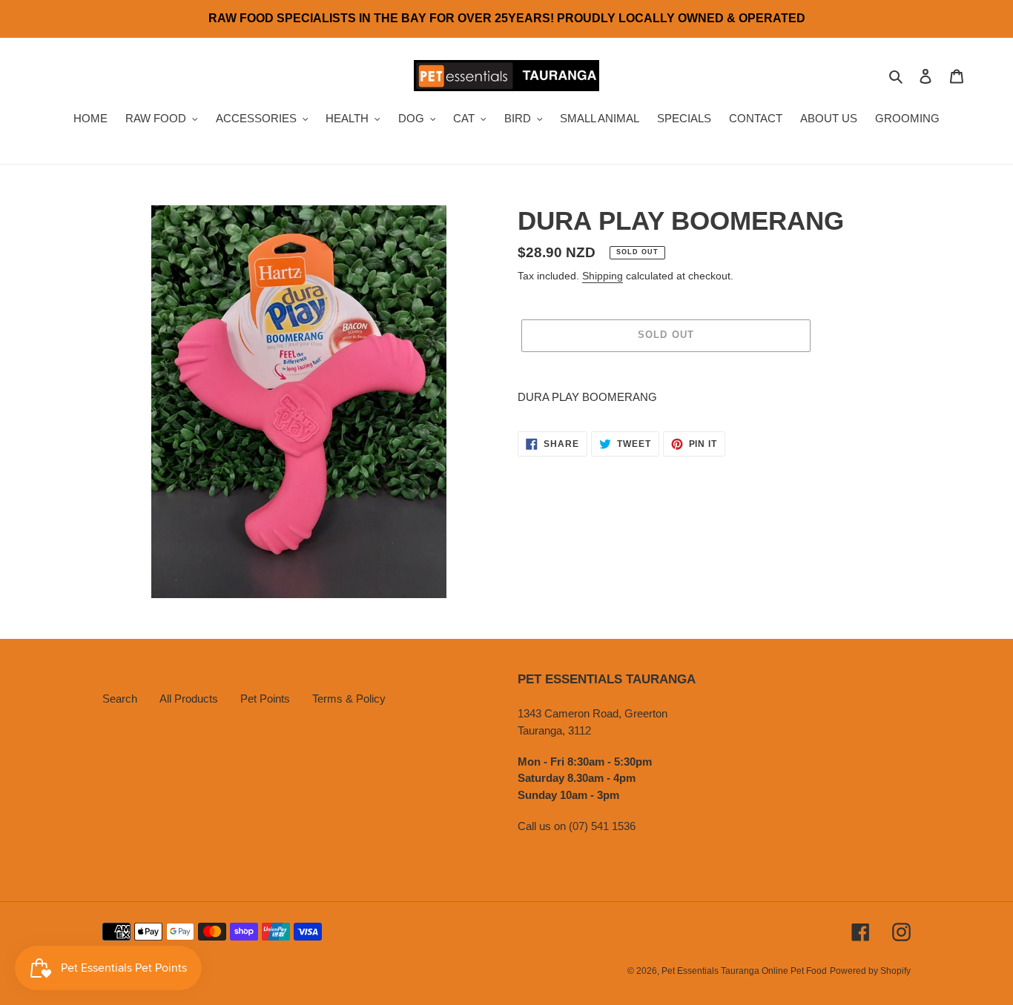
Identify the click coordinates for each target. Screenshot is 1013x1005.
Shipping (602, 276)
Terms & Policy (349, 698)
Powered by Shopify (870, 971)
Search (119, 698)
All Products (188, 698)
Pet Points (265, 698)
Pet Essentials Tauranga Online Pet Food (744, 971)
